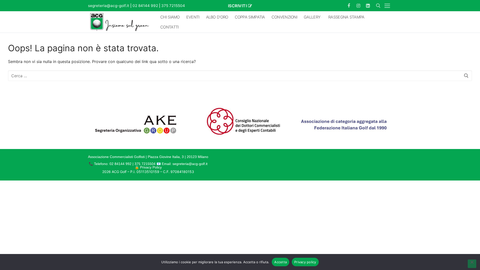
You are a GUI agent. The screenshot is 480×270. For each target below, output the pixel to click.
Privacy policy (305, 262)
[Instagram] (358, 6)
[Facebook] (349, 6)
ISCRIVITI (237, 5)
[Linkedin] (368, 6)
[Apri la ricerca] (378, 6)
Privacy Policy (151, 167)
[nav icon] (388, 5)
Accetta (280, 262)
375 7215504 (173, 5)
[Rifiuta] (472, 264)
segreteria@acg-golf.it (108, 5)
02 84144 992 (145, 5)
